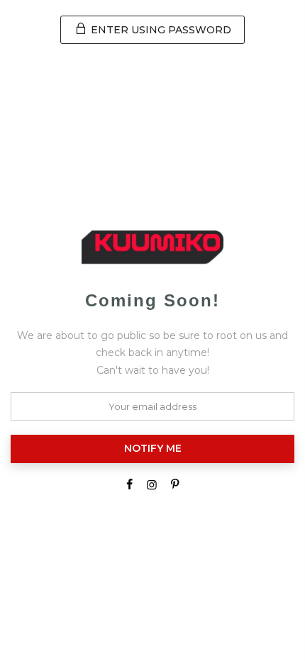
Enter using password (159, 29)
